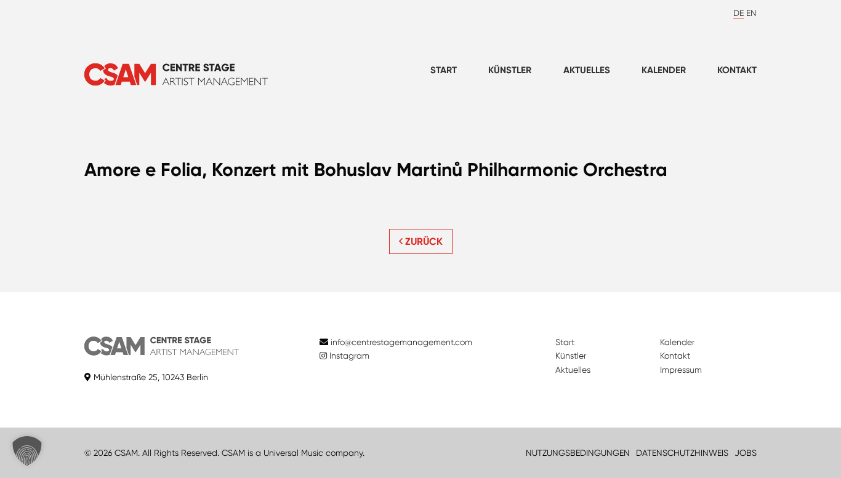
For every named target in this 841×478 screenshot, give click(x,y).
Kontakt (737, 70)
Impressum (681, 370)
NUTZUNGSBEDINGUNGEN (578, 453)
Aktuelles (586, 70)
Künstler (509, 70)
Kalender (664, 70)
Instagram (348, 355)
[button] (27, 451)
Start (443, 70)
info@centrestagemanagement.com (401, 342)
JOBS (745, 453)
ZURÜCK (423, 241)
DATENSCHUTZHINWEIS (682, 453)
